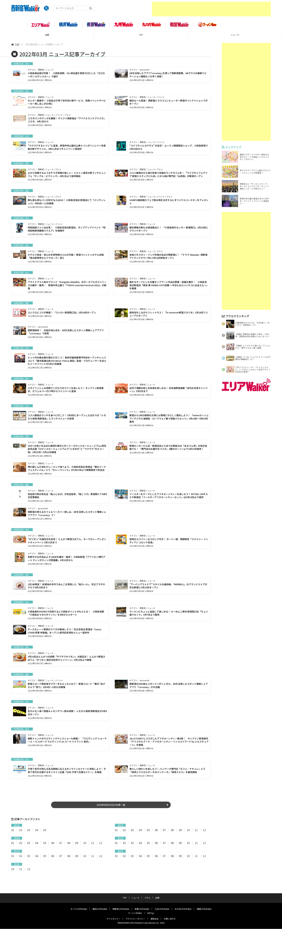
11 (196, 830)
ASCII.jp (150, 913)
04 (36, 830)
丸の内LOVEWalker (183, 908)
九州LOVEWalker (162, 908)
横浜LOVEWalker (100, 908)
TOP (141, 34)
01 (12, 830)
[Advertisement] (211, 9)
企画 (47, 34)
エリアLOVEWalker (78, 908)
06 (156, 830)
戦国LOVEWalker (204, 908)
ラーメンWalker (135, 913)
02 (20, 830)
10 (188, 830)
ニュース (235, 34)
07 (164, 830)
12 (204, 830)
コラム (147, 897)
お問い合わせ (170, 918)
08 (172, 830)
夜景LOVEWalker (142, 908)
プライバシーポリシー (135, 918)
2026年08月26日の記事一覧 (110, 804)
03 (28, 830)
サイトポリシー (113, 918)
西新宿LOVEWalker (121, 908)
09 (180, 830)
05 (44, 830)
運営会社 (154, 918)
